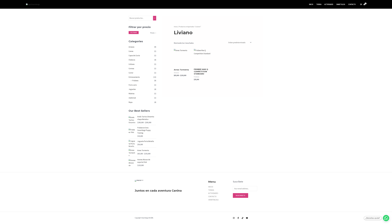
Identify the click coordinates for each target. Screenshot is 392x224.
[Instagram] (234, 218)
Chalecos (132, 60)
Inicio (311, 4)
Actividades (328, 4)
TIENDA (211, 190)
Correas (131, 68)
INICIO (210, 187)
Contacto (352, 4)
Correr (131, 73)
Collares (132, 64)
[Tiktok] (242, 218)
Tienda (318, 4)
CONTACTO (212, 196)
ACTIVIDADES (213, 193)
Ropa (130, 102)
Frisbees (135, 80)
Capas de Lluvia (134, 55)
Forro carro (133, 85)
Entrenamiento (134, 77)
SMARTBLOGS (213, 200)
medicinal (132, 98)
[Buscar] (154, 18)
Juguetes (132, 89)
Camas (131, 51)
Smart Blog (340, 4)
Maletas (131, 93)
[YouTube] (247, 218)
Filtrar (133, 32)
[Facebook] (238, 218)
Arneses (131, 47)
